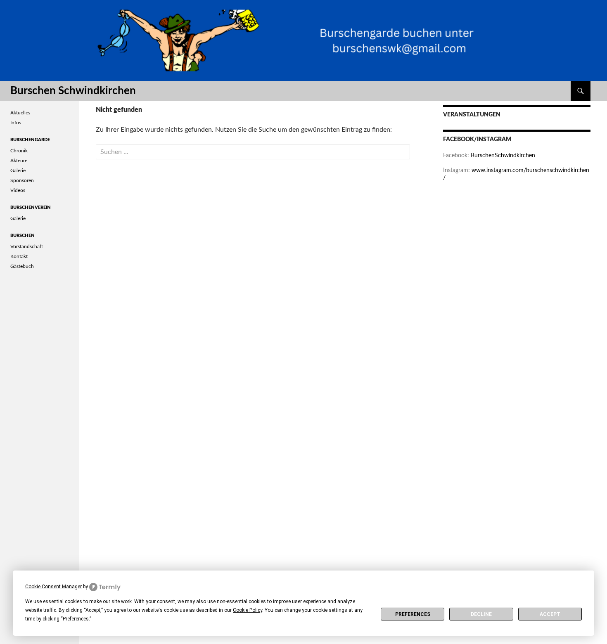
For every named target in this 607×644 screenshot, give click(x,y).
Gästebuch (22, 266)
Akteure (18, 160)
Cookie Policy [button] (247, 610)
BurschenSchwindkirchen (503, 156)
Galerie (18, 170)
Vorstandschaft (26, 246)
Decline (481, 614)
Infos (15, 122)
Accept (550, 614)
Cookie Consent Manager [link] (53, 587)
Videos (17, 190)
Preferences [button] (76, 619)
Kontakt (19, 256)
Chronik (19, 150)
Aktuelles (20, 112)
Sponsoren (22, 180)
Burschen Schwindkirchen (73, 90)
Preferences (412, 614)
